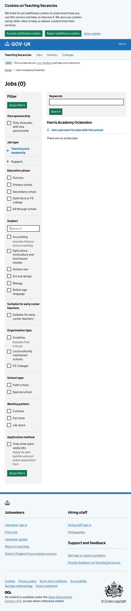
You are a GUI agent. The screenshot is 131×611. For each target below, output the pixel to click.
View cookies (92, 33)
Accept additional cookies (24, 33)
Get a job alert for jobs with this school (77, 130)
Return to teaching (17, 546)
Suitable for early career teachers (24, 316)
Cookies (10, 581)
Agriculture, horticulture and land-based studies (23, 256)
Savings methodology (19, 586)
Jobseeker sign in (16, 525)
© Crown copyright (113, 601)
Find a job (11, 532)
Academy (19, 337)
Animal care (20, 269)
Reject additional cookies (63, 33)
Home (8, 70)
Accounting (20, 237)
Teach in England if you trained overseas (31, 554)
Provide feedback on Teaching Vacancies (94, 562)
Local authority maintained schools (22, 355)
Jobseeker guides (16, 539)
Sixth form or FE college (23, 200)
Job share (19, 425)
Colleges (68, 55)
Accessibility (78, 581)
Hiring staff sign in (79, 525)
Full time (18, 411)
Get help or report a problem (86, 555)
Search (55, 111)
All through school (24, 209)
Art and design (22, 276)
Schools (52, 55)
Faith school (21, 385)
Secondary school (24, 192)
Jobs (39, 55)
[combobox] (23, 228)
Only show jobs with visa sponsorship (22, 127)
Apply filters (17, 105)
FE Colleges (20, 366)
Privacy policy (27, 581)
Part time (19, 418)
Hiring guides (76, 532)
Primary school (22, 185)
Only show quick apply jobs (23, 446)
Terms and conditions (53, 581)
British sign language (20, 292)
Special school (22, 392)
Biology (17, 283)
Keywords (55, 96)
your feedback (45, 62)
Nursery (18, 178)
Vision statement (47, 586)
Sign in (122, 43)
